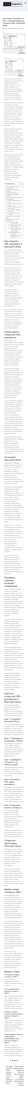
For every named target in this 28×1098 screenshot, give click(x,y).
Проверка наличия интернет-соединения (12, 195)
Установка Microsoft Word (12, 193)
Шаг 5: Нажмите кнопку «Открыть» (13, 213)
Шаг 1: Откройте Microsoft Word (14, 201)
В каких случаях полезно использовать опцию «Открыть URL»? (16, 230)
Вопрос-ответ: (9, 220)
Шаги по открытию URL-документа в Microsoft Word (14, 198)
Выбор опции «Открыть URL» (12, 219)
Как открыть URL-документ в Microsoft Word (12, 187)
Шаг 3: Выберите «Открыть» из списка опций (15, 207)
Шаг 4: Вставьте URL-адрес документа (14, 210)
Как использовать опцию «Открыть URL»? (16, 226)
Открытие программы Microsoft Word (13, 216)
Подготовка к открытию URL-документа (12, 190)
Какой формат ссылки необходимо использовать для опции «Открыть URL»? (16, 235)
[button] (20, 184)
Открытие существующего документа (14, 28)
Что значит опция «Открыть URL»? (14, 223)
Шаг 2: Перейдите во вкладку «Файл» (15, 204)
